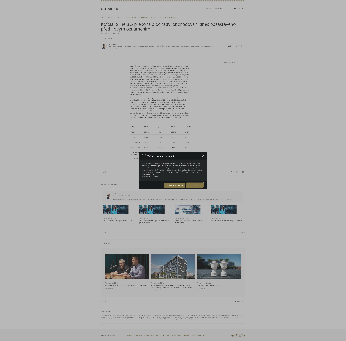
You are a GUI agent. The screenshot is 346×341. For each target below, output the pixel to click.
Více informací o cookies (150, 177)
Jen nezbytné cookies (175, 185)
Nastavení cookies (148, 174)
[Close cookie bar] (203, 156)
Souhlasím (195, 185)
